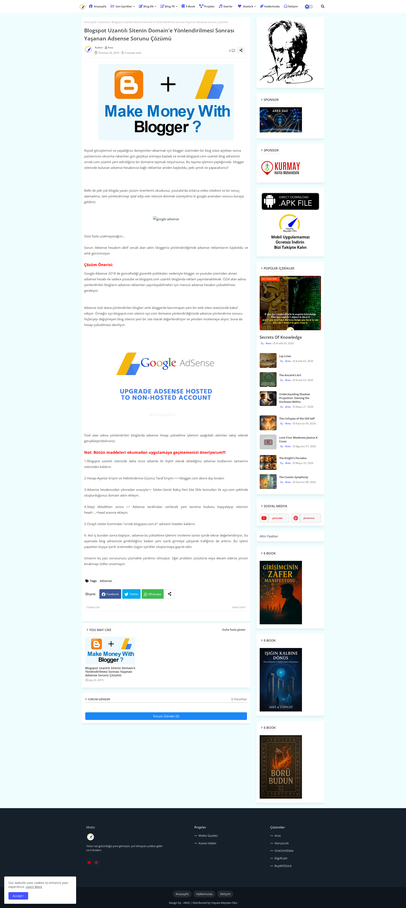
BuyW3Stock (283, 866)
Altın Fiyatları (269, 536)
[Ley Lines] (268, 360)
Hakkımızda (272, 6)
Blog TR (170, 6)
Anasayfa (99, 6)
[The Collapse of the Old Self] (268, 422)
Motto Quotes (208, 836)
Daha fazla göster (234, 629)
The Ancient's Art (290, 375)
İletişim (293, 6)
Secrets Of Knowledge (281, 337)
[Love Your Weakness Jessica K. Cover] (268, 442)
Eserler (228, 6)
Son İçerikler (123, 6)
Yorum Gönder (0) (166, 716)
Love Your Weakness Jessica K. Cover (298, 439)
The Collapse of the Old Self (297, 418)
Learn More (34, 887)
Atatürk (248, 6)
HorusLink (281, 843)
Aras (277, 836)
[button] (322, 6)
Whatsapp (154, 594)
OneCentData (284, 851)
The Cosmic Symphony (293, 477)
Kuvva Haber (208, 843)
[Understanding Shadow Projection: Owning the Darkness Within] (268, 398)
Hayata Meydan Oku (224, 903)
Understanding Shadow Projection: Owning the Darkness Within (294, 398)
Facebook (113, 594)
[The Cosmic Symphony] (268, 481)
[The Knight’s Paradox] (268, 462)
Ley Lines (285, 356)
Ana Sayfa (90, 22)
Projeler (209, 6)
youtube (277, 518)
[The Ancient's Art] (268, 379)
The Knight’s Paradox (293, 458)
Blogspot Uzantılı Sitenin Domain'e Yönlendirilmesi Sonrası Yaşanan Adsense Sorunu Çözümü (110, 671)
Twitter (133, 594)
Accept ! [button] (18, 896)
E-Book (190, 6)
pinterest (309, 518)
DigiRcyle (280, 858)
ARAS (187, 903)
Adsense (104, 22)
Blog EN (148, 6)
